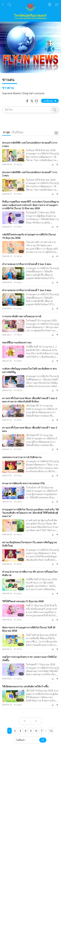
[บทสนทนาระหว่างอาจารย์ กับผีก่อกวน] (13, 466)
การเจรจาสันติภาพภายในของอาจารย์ (21, 316)
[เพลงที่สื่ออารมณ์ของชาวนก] (13, 352)
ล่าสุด (6, 132)
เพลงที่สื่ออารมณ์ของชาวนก (17, 342)
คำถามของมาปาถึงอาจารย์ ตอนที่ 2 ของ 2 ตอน (26, 264)
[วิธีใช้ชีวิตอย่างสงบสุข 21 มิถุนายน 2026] (13, 610)
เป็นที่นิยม (17, 132)
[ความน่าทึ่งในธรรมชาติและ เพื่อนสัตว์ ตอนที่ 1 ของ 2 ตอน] (13, 440)
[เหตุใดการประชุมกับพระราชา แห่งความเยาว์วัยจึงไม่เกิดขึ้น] (13, 669)
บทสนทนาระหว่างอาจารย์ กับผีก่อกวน (22, 457)
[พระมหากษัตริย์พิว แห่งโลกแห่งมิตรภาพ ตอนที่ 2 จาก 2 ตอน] (13, 155)
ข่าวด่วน (18, 164)
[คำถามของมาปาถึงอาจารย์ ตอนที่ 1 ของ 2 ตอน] (13, 299)
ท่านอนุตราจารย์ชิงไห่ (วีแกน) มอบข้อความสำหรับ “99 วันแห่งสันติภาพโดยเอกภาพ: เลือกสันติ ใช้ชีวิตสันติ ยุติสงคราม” (30, 513)
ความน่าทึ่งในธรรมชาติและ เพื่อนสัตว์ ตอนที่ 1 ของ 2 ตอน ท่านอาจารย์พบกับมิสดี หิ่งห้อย (29, 400)
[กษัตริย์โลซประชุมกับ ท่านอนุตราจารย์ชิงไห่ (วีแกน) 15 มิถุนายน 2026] (13, 247)
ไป (42, 740)
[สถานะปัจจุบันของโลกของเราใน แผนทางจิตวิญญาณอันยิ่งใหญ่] (13, 555)
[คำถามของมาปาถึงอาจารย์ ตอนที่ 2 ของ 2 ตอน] (13, 273)
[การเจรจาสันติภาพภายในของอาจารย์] (13, 325)
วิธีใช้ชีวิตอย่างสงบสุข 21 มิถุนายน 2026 (23, 601)
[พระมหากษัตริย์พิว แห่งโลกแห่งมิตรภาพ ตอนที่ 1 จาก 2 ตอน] (13, 185)
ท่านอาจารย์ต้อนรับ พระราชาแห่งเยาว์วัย (23, 483)
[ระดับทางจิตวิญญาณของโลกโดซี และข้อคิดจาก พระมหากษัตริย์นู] (13, 381)
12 (51, 731)
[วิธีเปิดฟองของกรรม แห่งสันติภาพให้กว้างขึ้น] (13, 695)
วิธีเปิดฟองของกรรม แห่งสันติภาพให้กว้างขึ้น (25, 686)
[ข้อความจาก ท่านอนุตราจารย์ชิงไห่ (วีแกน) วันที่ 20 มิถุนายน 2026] (13, 640)
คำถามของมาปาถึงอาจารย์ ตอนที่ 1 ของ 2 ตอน (26, 290)
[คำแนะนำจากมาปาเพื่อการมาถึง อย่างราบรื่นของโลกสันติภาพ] (13, 584)
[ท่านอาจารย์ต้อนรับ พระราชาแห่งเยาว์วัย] (13, 492)
